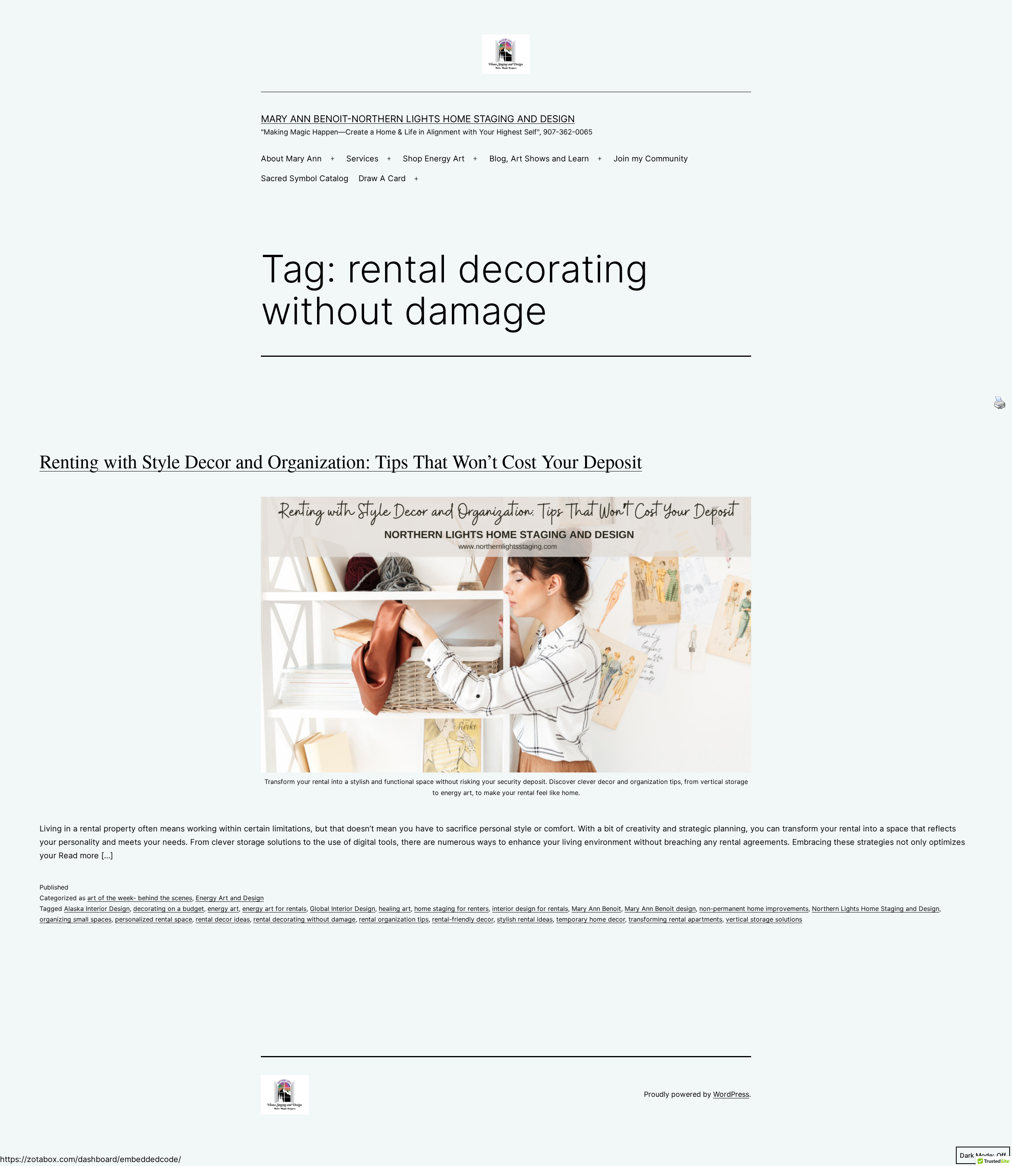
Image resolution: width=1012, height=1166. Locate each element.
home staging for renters (451, 908)
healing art (395, 908)
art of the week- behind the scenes (139, 898)
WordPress (731, 1094)
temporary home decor (590, 919)
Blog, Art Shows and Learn (539, 158)
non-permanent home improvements (753, 908)
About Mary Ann (291, 158)
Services (362, 158)
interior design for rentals (530, 908)
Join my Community (651, 158)
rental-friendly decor (462, 919)
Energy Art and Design (230, 898)
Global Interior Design (342, 908)
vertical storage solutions (764, 919)
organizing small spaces (75, 919)
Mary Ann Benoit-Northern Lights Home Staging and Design (418, 119)
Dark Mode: (977, 1155)
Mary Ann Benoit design (660, 908)
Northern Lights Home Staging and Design (875, 908)
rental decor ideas (223, 919)
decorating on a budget (168, 908)
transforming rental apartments (675, 919)
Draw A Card (382, 178)
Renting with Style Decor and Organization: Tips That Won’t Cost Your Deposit (341, 460)
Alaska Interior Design (97, 908)
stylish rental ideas (525, 919)
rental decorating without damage (304, 919)
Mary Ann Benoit (596, 908)
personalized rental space (153, 919)
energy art (223, 908)
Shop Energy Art (433, 158)
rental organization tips (394, 919)
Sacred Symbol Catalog (304, 178)
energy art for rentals (274, 908)
